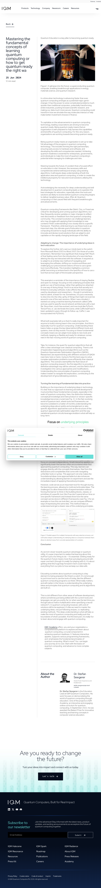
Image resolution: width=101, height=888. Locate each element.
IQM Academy (51, 627)
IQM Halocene (15, 846)
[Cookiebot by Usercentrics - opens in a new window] (84, 430)
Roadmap (40, 851)
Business (93, 1)
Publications (42, 856)
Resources (13, 856)
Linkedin (76, 687)
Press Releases (72, 856)
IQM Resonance (15, 851)
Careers (40, 861)
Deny (21, 457)
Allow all (79, 457)
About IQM (70, 851)
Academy (69, 861)
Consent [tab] (21, 435)
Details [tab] (50, 435)
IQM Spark (41, 846)
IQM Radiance (71, 846)
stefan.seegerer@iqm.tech (82, 685)
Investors (98, 1)
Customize (49, 456)
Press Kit (12, 861)
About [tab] (80, 435)
